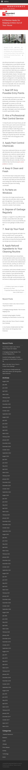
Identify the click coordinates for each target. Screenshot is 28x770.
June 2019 (4, 658)
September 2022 (6, 531)
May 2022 (4, 544)
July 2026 (4, 384)
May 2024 (4, 466)
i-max (18, 765)
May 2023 (4, 505)
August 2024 (5, 456)
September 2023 (6, 492)
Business (4, 737)
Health (4, 741)
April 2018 (4, 703)
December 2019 (6, 638)
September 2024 (6, 453)
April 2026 (4, 391)
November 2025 (6, 407)
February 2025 (6, 436)
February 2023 (6, 515)
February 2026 (6, 397)
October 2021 (5, 567)
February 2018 (6, 710)
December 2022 (6, 521)
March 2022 (5, 550)
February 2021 (6, 593)
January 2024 (5, 479)
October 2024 (5, 449)
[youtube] (12, 7)
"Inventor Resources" (7, 734)
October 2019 (5, 645)
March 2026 (5, 394)
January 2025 (5, 440)
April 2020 (4, 625)
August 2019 (5, 651)
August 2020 (5, 612)
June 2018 (4, 697)
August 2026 (5, 381)
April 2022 (4, 547)
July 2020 (4, 615)
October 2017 (5, 720)
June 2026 (4, 388)
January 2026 (5, 401)
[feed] (16, 7)
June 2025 (4, 423)
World (3, 757)
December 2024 (6, 443)
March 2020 (5, 628)
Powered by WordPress (7, 765)
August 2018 (5, 690)
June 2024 (4, 462)
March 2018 (5, 707)
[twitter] (10, 7)
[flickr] (14, 7)
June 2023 (4, 502)
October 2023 (5, 488)
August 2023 (5, 495)
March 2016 (5, 726)
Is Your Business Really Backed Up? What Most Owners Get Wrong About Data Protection (12, 329)
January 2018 (5, 713)
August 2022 (5, 534)
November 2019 (6, 641)
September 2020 (6, 609)
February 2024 (6, 475)
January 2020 (5, 635)
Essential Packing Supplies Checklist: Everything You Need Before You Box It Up (12, 359)
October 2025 (5, 410)
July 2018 (4, 694)
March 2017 (5, 723)
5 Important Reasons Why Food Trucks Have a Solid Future (14, 291)
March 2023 (5, 511)
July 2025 (4, 420)
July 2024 (4, 459)
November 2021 (6, 563)
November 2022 (6, 524)
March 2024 (5, 472)
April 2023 (4, 508)
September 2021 (6, 570)
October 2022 (5, 528)
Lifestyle (18, 47)
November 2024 (6, 446)
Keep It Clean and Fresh (18, 53)
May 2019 (4, 661)
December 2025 (6, 404)
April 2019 (4, 664)
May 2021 (4, 583)
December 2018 (6, 677)
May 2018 (4, 700)
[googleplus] (20, 7)
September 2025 (6, 414)
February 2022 (6, 554)
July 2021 (4, 576)
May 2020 (4, 622)
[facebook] (8, 7)
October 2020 (5, 606)
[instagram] (18, 7)
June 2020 (4, 619)
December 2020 (6, 599)
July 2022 (4, 537)
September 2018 (6, 687)
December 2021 (6, 560)
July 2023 (4, 498)
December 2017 (6, 716)
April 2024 (4, 469)
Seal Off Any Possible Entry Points (12, 55)
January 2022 (5, 557)
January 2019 (5, 674)
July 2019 (4, 655)
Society (4, 750)
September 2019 (6, 648)
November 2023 (6, 485)
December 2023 (6, 482)
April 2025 (4, 430)
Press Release (6, 747)
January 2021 (5, 596)
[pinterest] (22, 7)
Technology (5, 754)
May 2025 (4, 427)
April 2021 (4, 586)
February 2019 (6, 671)
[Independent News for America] (7, 13)
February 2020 (6, 632)
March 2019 (5, 667)
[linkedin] (24, 7)
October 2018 (5, 684)
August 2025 (5, 417)
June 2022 (4, 541)
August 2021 (5, 573)
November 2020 (6, 602)
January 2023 (5, 518)
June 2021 (4, 580)
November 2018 (6, 681)
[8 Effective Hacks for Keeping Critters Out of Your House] (14, 38)
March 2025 (5, 433)
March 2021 (5, 589)
